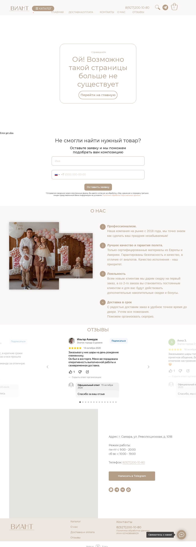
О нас (74, 526)
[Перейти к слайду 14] (116, 402)
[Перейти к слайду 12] (110, 402)
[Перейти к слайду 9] (102, 402)
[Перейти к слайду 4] (88, 402)
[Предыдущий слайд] (47, 367)
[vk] (122, 489)
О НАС (121, 12)
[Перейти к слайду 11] (107, 402)
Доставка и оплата (82, 532)
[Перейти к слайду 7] (96, 402)
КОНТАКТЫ (107, 12)
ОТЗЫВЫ (138, 12)
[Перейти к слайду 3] (85, 402)
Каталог (75, 521)
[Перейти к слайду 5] (91, 402)
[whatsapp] (111, 489)
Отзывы (75, 537)
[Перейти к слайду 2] (82, 402)
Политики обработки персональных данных (121, 195)
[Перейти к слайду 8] (99, 402)
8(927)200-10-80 (137, 7)
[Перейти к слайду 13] (113, 402)
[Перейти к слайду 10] (105, 402)
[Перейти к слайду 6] (93, 402)
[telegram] (117, 489)
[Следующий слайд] (148, 367)
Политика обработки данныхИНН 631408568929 (133, 532)
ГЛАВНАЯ (57, 12)
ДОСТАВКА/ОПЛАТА (81, 12)
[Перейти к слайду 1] (80, 402)
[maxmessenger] (128, 489)
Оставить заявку (98, 187)
